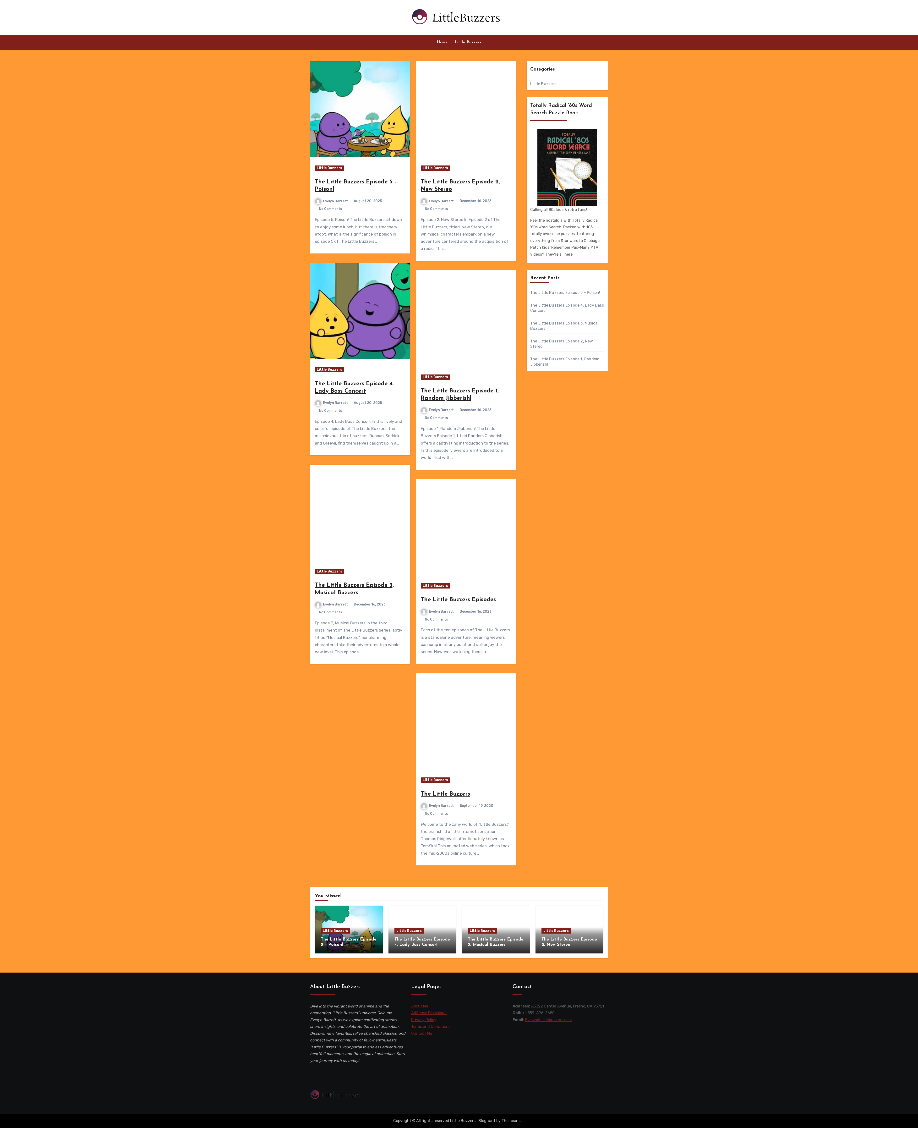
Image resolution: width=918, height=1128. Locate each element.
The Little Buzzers (445, 794)
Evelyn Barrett (335, 201)
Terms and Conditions (430, 1026)
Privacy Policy (423, 1020)
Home (442, 42)
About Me (419, 1006)
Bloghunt (486, 1120)
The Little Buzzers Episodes (458, 600)
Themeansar (513, 1120)
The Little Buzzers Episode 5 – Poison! (565, 292)
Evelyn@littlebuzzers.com (548, 1020)
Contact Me (421, 1033)
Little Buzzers (468, 42)
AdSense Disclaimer (429, 1013)
